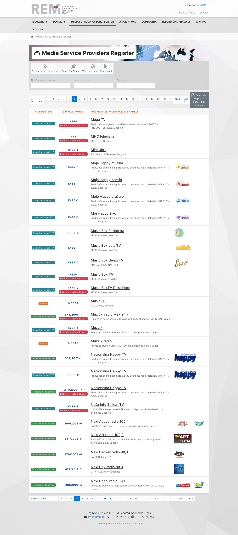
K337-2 (73, 262)
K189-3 (73, 406)
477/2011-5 (73, 469)
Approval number (73, 111)
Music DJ (98, 301)
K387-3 (73, 233)
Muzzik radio (101, 341)
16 (133, 99)
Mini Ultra (98, 150)
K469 (73, 121)
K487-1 (73, 166)
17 (139, 99)
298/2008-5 (73, 484)
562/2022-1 (73, 358)
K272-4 (73, 328)
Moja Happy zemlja (106, 180)
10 (96, 99)
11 (102, 99)
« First (33, 100)
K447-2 (73, 287)
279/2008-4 (73, 454)
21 (165, 99)
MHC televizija (102, 136)
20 (158, 99)
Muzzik (96, 328)
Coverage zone (81, 80)
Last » (186, 100)
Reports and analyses (176, 21)
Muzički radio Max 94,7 (110, 314)
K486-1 (73, 183)
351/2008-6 (73, 438)
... (170, 99)
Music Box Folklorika (107, 231)
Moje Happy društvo (107, 196)
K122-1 (73, 149)
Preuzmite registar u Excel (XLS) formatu (200, 100)
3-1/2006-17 (73, 389)
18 (146, 99)
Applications (127, 21)
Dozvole (121, 80)
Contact (204, 12)
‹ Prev (41, 100)
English (202, 5)
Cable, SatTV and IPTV (74, 71)
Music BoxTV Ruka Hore (110, 288)
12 (108, 99)
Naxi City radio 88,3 (107, 467)
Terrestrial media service (45, 71)
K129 (73, 274)
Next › (177, 100)
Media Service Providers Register (92, 21)
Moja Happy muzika (107, 163)
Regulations (40, 21)
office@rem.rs (95, 516)
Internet (93, 71)
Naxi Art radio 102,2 (107, 435)
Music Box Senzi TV (107, 260)
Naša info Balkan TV (107, 405)
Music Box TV (102, 274)
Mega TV (98, 120)
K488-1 (73, 217)
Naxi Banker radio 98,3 (109, 452)
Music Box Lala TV (106, 245)
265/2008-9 (73, 423)
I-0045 (73, 343)
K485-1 (73, 200)
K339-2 (73, 375)
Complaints (149, 21)
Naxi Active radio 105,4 (110, 421)
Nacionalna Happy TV (108, 354)
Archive (201, 21)
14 (121, 99)
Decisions (59, 21)
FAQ (193, 12)
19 (152, 99)
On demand (106, 71)
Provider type (43, 111)
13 (114, 99)
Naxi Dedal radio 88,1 (108, 481)
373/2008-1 (73, 314)
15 (127, 99)
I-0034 (73, 303)
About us (182, 12)
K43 (73, 136)
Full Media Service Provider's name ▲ (115, 111)
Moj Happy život (104, 213)
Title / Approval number (43, 80)
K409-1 (73, 247)
